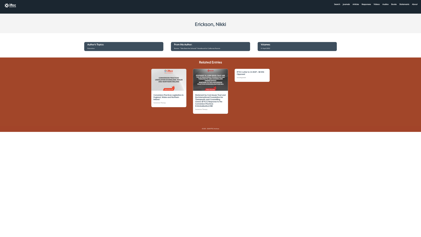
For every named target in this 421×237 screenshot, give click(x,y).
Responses (366, 4)
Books (394, 4)
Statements (404, 4)
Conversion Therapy (159, 103)
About (414, 4)
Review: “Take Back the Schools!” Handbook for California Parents (197, 48)
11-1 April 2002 (265, 48)
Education (91, 48)
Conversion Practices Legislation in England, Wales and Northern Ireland (168, 97)
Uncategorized (241, 77)
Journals (346, 4)
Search (337, 4)
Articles (356, 4)
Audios (385, 4)
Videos (377, 4)
